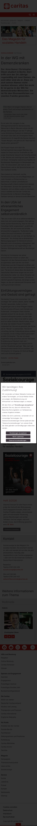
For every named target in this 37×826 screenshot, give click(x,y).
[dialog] (18, 413)
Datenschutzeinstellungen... (18, 440)
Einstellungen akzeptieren (18, 433)
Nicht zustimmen (18, 437)
